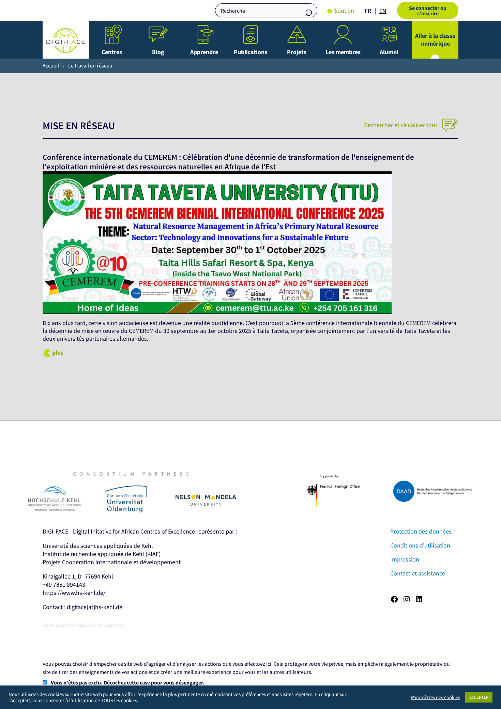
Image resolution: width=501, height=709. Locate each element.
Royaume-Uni (111, 625)
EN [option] (382, 11)
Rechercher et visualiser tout (401, 125)
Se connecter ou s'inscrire (427, 10)
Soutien (344, 10)
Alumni (389, 52)
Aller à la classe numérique (435, 39)
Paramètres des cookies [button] (435, 697)
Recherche (309, 11)
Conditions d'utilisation (420, 545)
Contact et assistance (417, 573)
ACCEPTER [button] (478, 697)
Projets (296, 52)
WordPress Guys (82, 625)
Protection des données (421, 531)
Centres (112, 52)
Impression (404, 559)
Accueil (51, 65)
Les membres (343, 52)
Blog (158, 52)
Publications (250, 52)
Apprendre (204, 52)
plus (57, 352)
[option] (383, 11)
